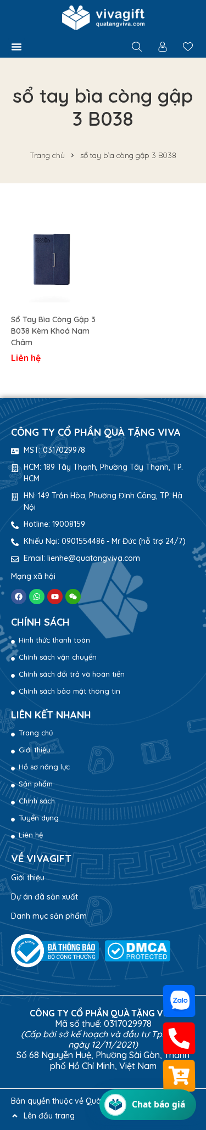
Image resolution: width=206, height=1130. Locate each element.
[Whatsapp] (36, 596)
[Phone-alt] (179, 1038)
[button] (16, 46)
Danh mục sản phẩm (49, 916)
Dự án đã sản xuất (44, 897)
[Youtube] (55, 596)
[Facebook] (18, 596)
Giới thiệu (27, 877)
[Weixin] (73, 596)
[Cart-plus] (179, 1076)
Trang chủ (47, 155)
